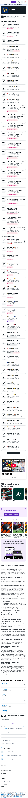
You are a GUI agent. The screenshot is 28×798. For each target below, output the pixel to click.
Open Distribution (5, 768)
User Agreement (16, 793)
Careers (3, 778)
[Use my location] (2, 17)
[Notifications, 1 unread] (25, 2)
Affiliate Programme (6, 770)
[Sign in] (22, 2)
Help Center (4, 784)
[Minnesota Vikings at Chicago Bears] (6, 530)
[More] (24, 7)
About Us (3, 765)
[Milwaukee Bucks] (6, 495)
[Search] (19, 2)
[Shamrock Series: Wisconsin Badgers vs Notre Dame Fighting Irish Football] (18, 530)
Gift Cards (3, 786)
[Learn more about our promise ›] (5, 748)
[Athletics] (18, 495)
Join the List (13, 723)
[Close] (25, 508)
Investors (3, 773)
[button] (5, 2)
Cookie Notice (8, 794)
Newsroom (4, 775)
